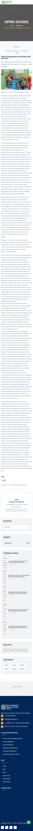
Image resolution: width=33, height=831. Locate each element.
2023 (3, 480)
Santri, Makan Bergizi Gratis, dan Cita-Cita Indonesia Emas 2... (18, 562)
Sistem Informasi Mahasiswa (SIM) (12, 738)
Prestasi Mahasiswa (8, 741)
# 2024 (14, 669)
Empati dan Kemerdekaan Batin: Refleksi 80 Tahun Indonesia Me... (18, 592)
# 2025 (22, 669)
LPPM (4, 766)
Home (12, 25)
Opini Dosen (19, 25)
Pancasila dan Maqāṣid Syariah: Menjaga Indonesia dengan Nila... (18, 627)
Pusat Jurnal (6, 775)
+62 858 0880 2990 (10, 716)
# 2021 (14, 665)
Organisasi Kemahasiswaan (10, 748)
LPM (3, 769)
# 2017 (7, 665)
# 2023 (7, 669)
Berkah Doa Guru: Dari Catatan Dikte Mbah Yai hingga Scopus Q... (19, 576)
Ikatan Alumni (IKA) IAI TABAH (11, 754)
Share (17, 53)
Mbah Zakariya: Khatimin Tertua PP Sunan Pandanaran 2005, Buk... (18, 610)
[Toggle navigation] (31, 2)
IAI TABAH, (14, 823)
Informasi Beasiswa (8, 745)
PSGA (4, 772)
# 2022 (22, 665)
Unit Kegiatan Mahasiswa (9, 751)
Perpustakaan (6, 778)
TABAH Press (6, 782)
